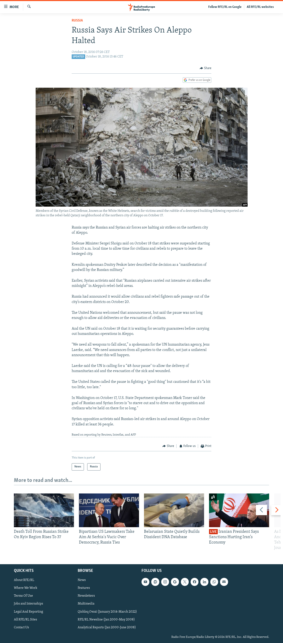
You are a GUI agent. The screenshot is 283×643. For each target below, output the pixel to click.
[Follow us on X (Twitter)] (185, 582)
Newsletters (86, 595)
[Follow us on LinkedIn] (204, 582)
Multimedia (86, 603)
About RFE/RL (24, 580)
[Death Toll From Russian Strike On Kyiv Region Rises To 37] (44, 510)
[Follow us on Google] (175, 582)
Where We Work (25, 588)
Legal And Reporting (28, 611)
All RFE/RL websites (260, 7)
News (82, 580)
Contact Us (21, 627)
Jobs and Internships (28, 603)
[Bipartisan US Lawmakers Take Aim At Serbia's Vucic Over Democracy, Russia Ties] (109, 510)
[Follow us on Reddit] (155, 582)
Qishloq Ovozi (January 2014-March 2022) (107, 611)
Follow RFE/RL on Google (225, 7)
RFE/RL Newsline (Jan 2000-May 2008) (106, 619)
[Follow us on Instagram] (165, 582)
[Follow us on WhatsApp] (214, 582)
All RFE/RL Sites (25, 619)
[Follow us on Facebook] (194, 582)
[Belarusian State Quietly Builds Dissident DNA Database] (174, 510)
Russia (77, 21)
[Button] (205, 68)
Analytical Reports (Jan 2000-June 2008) (107, 627)
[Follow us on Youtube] (145, 582)
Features (84, 588)
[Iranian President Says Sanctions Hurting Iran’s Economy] (239, 510)
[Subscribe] (224, 582)
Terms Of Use (23, 595)
